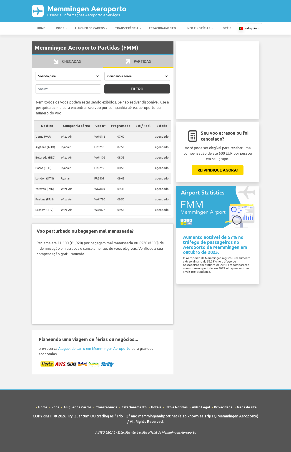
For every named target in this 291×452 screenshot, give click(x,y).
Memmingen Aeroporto (86, 11)
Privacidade (223, 407)
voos (60, 28)
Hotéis (226, 28)
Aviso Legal (201, 407)
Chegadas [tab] (71, 61)
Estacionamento (162, 28)
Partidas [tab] (142, 61)
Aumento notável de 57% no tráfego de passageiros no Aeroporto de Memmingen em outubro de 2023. (215, 245)
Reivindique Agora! (218, 170)
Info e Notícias (198, 28)
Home (41, 28)
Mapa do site (247, 407)
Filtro (137, 89)
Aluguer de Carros (90, 28)
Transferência (126, 28)
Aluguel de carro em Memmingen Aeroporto (94, 348)
